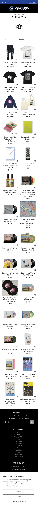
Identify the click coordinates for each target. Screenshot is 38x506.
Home (15, 14)
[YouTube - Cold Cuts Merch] (22, 17)
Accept (18, 491)
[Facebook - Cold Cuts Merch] (15, 17)
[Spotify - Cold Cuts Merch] (25, 17)
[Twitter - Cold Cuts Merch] (12, 17)
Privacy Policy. (12, 486)
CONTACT (24, 466)
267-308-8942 (15, 466)
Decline (18, 496)
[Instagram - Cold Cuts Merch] (19, 17)
